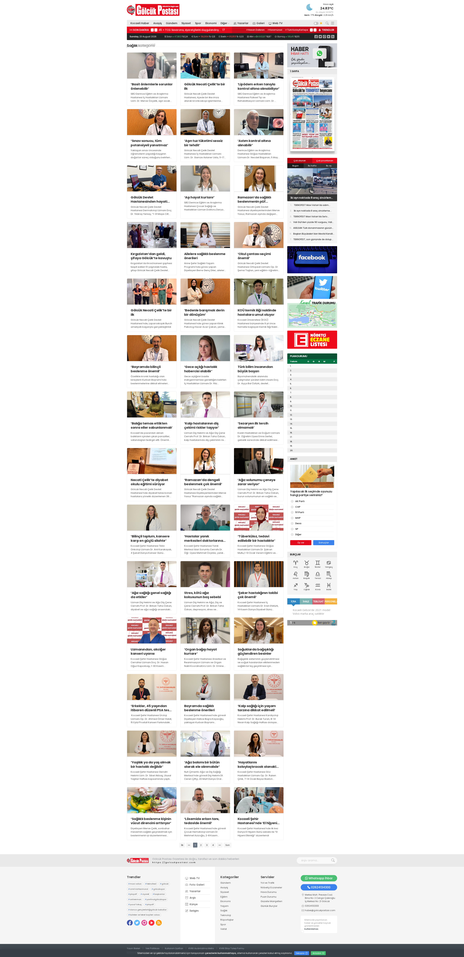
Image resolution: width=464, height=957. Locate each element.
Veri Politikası (153, 948)
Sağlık (223, 910)
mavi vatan (135, 883)
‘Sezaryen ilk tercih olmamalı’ (253, 425)
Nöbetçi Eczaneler (271, 887)
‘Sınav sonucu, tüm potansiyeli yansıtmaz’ (149, 143)
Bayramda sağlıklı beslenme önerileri (199, 708)
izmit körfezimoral (138, 889)
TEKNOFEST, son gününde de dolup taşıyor (312, 240)
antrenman (134, 899)
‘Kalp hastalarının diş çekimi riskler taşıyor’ (201, 425)
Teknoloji (225, 915)
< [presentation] (152, 29)
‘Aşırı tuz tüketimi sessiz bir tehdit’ (203, 143)
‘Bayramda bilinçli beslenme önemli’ (146, 369)
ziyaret (144, 894)
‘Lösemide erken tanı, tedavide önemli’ (201, 821)
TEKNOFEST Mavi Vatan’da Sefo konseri (310, 197)
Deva (298, 523)
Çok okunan (300, 160)
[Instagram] (324, 36)
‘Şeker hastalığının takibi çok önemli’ (258, 595)
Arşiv (192, 898)
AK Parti (299, 501)
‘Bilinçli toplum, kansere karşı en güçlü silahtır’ (150, 538)
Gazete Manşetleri (271, 901)
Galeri (260, 23)
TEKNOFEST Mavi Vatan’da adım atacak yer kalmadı (311, 206)
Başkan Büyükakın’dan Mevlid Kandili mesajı (313, 234)
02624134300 (320, 887)
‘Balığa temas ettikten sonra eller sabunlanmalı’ (152, 425)
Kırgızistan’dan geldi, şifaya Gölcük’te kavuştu (151, 256)
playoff (132, 894)
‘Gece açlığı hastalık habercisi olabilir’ (200, 369)
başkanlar (159, 894)
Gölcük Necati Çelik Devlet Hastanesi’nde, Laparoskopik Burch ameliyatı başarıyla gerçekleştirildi (151, 323)
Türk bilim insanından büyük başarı (255, 369)
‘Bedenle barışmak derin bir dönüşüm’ (204, 312)
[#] (138, 860)
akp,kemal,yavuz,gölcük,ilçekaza (262, 29)
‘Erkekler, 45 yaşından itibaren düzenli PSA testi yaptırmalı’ (151, 708)
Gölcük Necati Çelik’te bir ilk (204, 86)
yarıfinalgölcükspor (155, 899)
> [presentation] (155, 29)
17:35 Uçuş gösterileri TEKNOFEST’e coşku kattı (188, 30)
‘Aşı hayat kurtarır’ (199, 197)
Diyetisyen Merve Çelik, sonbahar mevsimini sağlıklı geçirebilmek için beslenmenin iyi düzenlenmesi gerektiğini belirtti (151, 834)
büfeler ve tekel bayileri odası (144, 914)
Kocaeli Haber (139, 23)
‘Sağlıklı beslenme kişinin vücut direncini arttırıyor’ (151, 821)
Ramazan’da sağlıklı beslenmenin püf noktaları (254, 199)
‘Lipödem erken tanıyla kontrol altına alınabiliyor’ (258, 86)
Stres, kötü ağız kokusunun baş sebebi (202, 595)
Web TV (277, 23)
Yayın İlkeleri (133, 948)
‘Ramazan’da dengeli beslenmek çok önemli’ (203, 482)
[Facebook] (316, 36)
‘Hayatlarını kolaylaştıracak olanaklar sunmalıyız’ (259, 764)
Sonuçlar (324, 542)
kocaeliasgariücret (295, 29)
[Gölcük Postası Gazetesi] (153, 9)
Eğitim (223, 896)
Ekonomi (210, 23)
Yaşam (224, 906)
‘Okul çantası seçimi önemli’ (254, 256)
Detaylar (300, 953)
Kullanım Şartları (174, 948)
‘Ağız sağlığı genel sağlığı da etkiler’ (151, 595)
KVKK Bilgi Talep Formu (231, 948)
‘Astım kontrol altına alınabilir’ (254, 143)
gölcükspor (158, 889)
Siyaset (186, 23)
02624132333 (312, 905)
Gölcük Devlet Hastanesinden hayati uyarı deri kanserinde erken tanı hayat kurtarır (151, 199)
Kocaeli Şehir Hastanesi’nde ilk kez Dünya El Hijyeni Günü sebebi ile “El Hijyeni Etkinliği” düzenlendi (258, 832)
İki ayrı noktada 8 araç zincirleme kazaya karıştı (311, 211)
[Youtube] (328, 36)
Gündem (171, 23)
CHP (297, 507)
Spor (198, 23)
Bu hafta (312, 165)
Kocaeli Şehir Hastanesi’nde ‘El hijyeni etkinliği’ (257, 821)
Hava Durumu (269, 892)
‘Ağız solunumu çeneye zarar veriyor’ (257, 482)
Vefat (223, 929)
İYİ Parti (299, 512)
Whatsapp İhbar (321, 878)
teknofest (150, 883)
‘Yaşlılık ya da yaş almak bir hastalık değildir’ (151, 764)
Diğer (224, 23)
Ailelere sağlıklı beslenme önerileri (204, 256)
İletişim (194, 911)
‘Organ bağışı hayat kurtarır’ (200, 651)
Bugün (295, 165)
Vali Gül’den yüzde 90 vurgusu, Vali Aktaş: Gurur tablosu (312, 223)
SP (296, 529)
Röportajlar (227, 919)
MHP (298, 518)
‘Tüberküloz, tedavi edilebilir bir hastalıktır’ (256, 538)
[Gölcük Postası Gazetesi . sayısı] (312, 114)
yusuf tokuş (135, 904)
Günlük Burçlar (269, 906)
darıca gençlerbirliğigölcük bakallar (147, 909)
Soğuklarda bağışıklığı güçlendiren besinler (256, 651)
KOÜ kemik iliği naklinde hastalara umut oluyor (257, 312)
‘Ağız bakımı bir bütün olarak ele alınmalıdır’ (202, 764)
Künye (193, 904)
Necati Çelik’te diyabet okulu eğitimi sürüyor (149, 482)
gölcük (164, 883)
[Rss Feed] (332, 36)
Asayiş (157, 23)
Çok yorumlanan (324, 160)
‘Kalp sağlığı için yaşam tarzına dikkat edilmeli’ (257, 708)
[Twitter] (320, 36)
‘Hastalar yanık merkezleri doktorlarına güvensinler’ (203, 538)
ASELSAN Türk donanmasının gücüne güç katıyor (313, 228)
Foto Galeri (196, 884)
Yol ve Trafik (267, 882)
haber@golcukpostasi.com (320, 910)
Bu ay (329, 165)
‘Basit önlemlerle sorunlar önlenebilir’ (152, 86)
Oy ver (300, 542)
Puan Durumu (268, 896)
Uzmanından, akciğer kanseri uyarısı (148, 651)
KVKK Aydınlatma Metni (201, 948)
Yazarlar (242, 23)
